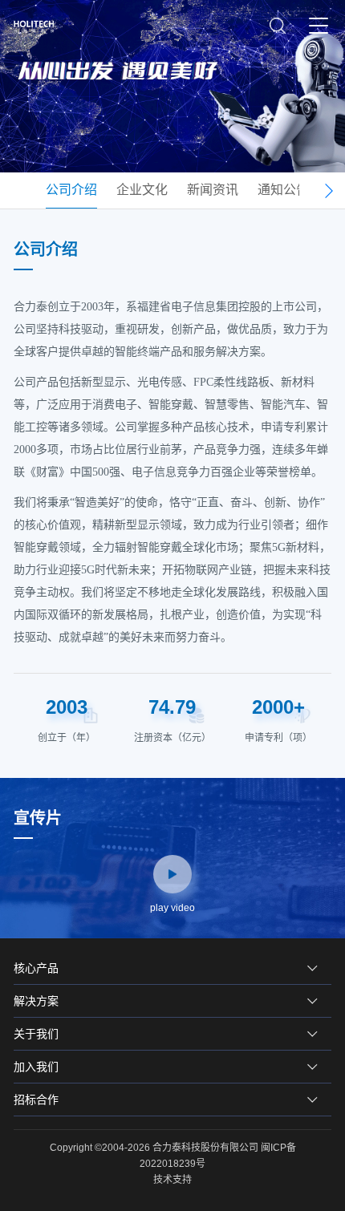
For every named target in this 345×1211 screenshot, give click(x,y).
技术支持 (172, 1179)
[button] (328, 191)
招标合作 (36, 1099)
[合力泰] (38, 26)
